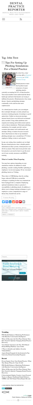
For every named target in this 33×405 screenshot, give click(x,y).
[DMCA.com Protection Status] (7, 389)
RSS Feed (21, 19)
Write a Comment (8, 214)
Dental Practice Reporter (16, 6)
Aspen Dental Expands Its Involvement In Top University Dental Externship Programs (15, 354)
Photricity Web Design (25, 400)
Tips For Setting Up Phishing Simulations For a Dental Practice (16, 66)
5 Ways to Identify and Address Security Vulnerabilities (14, 350)
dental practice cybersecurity (14, 208)
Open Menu (3, 19)
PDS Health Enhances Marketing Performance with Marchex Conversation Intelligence (16, 335)
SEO (14, 400)
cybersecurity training (13, 208)
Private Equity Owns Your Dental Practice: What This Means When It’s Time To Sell (16, 362)
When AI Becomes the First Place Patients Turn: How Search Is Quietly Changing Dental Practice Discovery (16, 340)
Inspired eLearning (24, 209)
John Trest (5, 211)
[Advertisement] (16, 39)
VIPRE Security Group (16, 211)
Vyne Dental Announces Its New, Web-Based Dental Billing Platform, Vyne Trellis (15, 345)
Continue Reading (8, 198)
